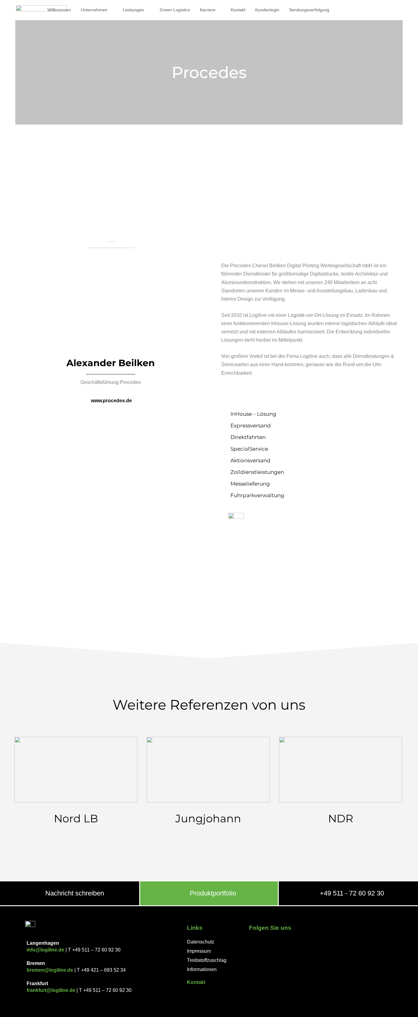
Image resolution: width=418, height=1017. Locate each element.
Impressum (199, 951)
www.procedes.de (111, 400)
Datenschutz (200, 941)
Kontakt (196, 982)
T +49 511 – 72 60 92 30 (94, 949)
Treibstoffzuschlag (206, 960)
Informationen (202, 969)
